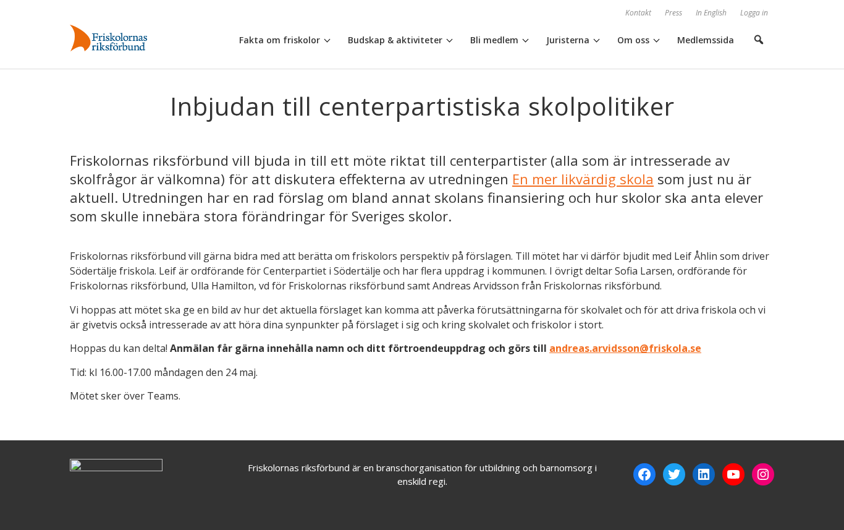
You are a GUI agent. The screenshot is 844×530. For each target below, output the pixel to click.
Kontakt (638, 12)
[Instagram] (763, 474)
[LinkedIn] (704, 474)
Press (673, 12)
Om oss (633, 40)
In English (711, 12)
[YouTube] (733, 474)
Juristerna (567, 40)
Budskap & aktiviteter (395, 40)
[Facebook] (644, 474)
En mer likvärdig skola (583, 178)
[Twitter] (674, 474)
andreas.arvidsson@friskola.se (625, 348)
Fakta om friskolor (279, 40)
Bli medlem (494, 40)
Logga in (754, 12)
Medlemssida (705, 40)
